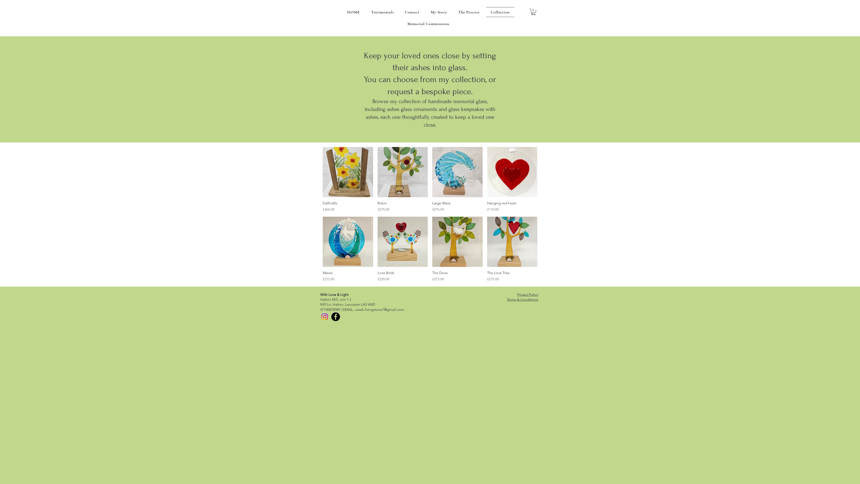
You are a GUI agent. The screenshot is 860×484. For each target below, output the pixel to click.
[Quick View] (348, 172)
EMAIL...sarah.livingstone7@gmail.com (373, 309)
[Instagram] (324, 316)
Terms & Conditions (522, 299)
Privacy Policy (527, 294)
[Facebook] (335, 316)
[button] (533, 12)
